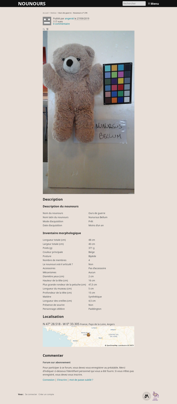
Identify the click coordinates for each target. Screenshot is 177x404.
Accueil (46, 13)
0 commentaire (61, 23)
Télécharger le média (47, 29)
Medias (53, 13)
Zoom (44, 29)
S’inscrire (62, 379)
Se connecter (31, 394)
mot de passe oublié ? (81, 379)
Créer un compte (46, 394)
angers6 (69, 18)
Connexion (49, 379)
